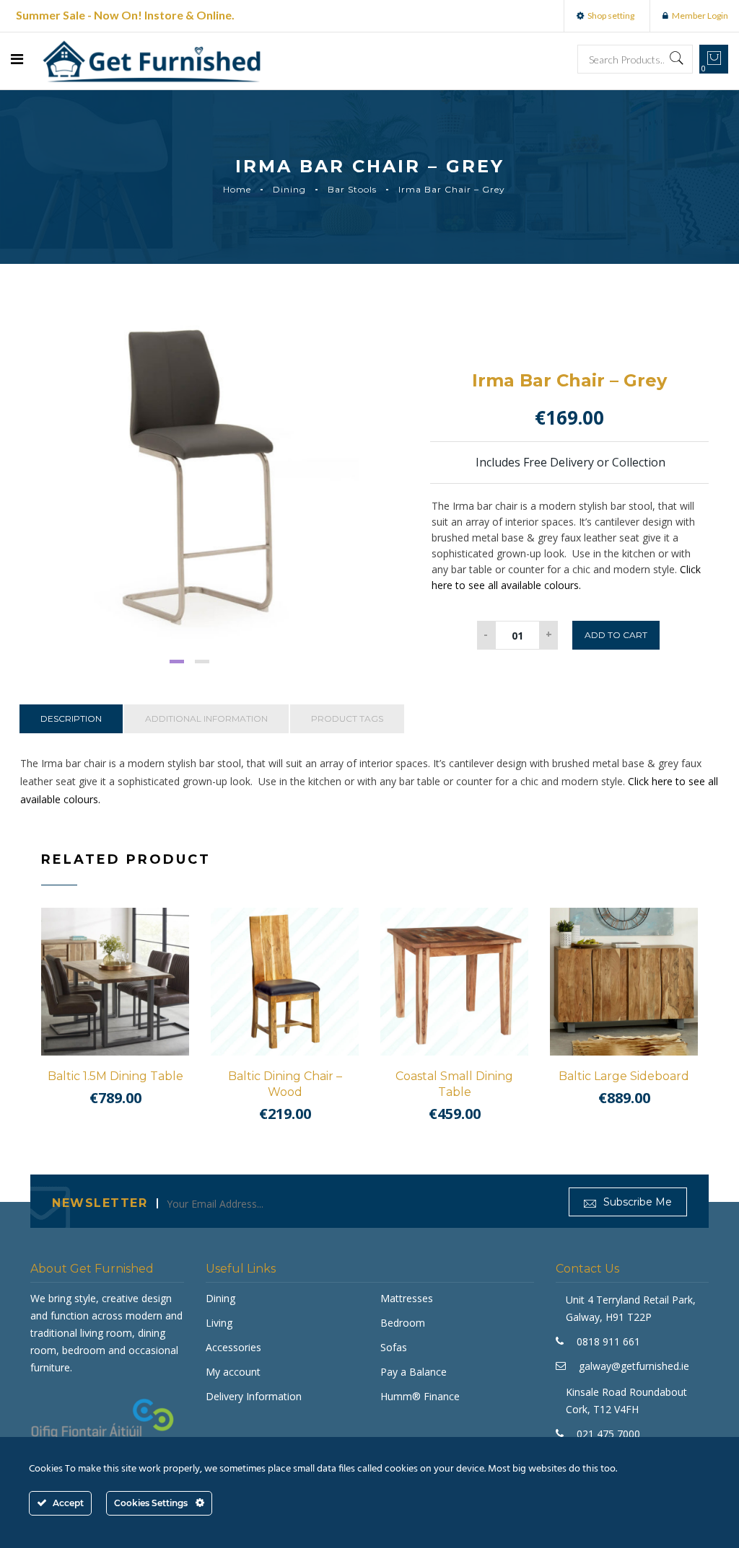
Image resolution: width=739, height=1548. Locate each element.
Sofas (393, 1347)
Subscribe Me (636, 1201)
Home (237, 189)
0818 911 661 (608, 1341)
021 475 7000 (608, 1434)
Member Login (700, 15)
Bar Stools (352, 189)
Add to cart (616, 634)
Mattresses (406, 1298)
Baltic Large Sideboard (624, 1076)
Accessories (233, 1347)
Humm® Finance (420, 1396)
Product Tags (347, 718)
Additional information (206, 718)
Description (71, 718)
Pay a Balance (413, 1372)
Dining (289, 189)
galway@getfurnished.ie (634, 1366)
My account (233, 1372)
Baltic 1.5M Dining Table (115, 1076)
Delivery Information (254, 1396)
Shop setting (610, 15)
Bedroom (402, 1323)
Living (219, 1323)
